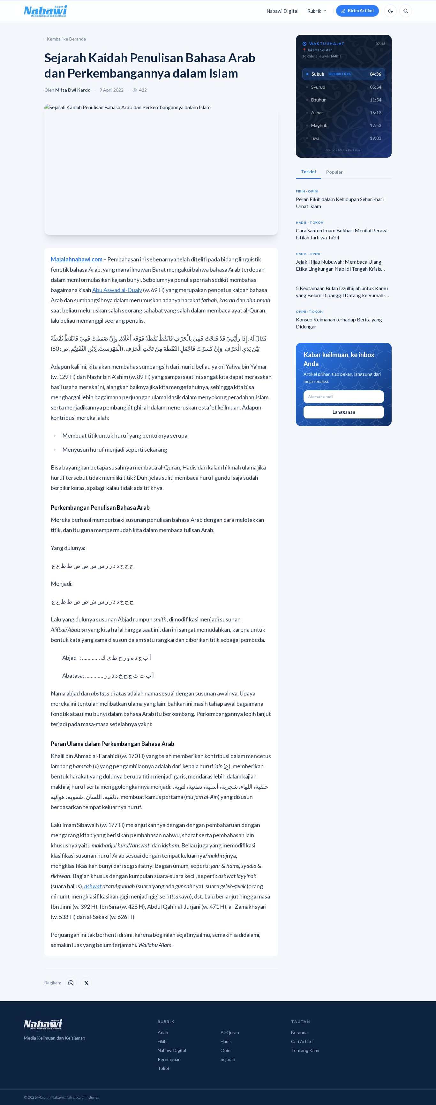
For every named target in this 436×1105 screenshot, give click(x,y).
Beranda (299, 1032)
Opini (226, 1050)
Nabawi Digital (282, 11)
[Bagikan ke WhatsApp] (71, 982)
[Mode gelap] (390, 10)
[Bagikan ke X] (86, 982)
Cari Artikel (302, 1041)
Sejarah (228, 1059)
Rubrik (314, 11)
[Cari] (405, 10)
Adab (163, 1032)
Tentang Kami (305, 1050)
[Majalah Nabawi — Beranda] (45, 11)
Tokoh (164, 1068)
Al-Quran (230, 1032)
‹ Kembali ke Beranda (65, 38)
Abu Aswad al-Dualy (117, 289)
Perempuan (169, 1059)
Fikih (162, 1041)
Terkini (308, 171)
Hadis (226, 1041)
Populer (334, 172)
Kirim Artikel (361, 10)
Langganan (344, 412)
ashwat (93, 886)
